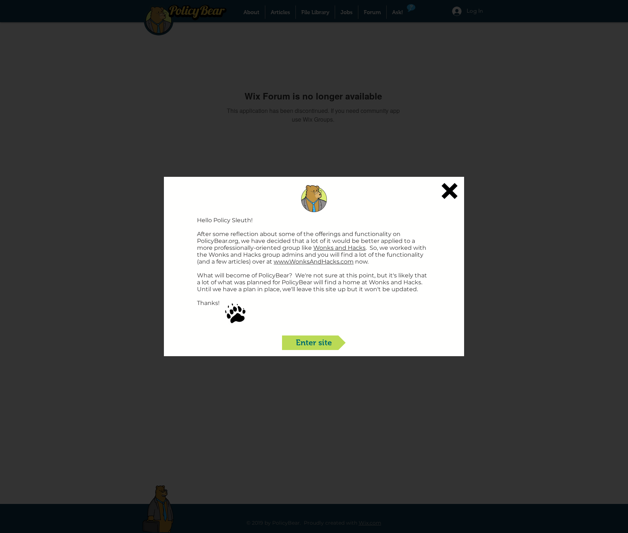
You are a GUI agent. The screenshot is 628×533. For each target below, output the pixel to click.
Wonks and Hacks (339, 247)
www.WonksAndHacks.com (314, 261)
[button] (450, 191)
